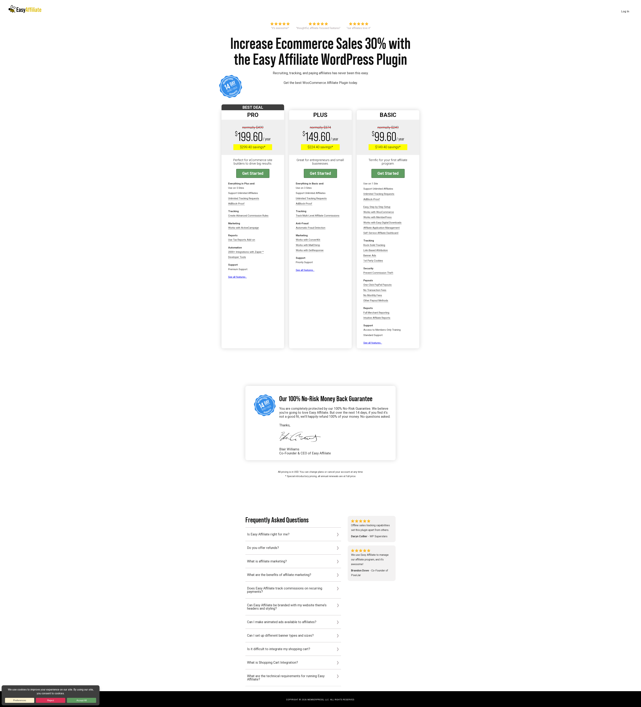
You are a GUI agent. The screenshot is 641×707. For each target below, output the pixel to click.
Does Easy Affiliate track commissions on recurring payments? (284, 590)
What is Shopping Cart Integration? (272, 662)
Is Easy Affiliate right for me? (268, 534)
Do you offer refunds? (263, 548)
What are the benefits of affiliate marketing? (279, 575)
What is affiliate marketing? (267, 561)
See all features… (237, 276)
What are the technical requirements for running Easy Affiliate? (286, 677)
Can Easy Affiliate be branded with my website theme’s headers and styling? (287, 606)
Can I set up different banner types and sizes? (280, 635)
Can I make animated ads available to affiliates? (281, 622)
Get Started (252, 173)
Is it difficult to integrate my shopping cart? (278, 649)
